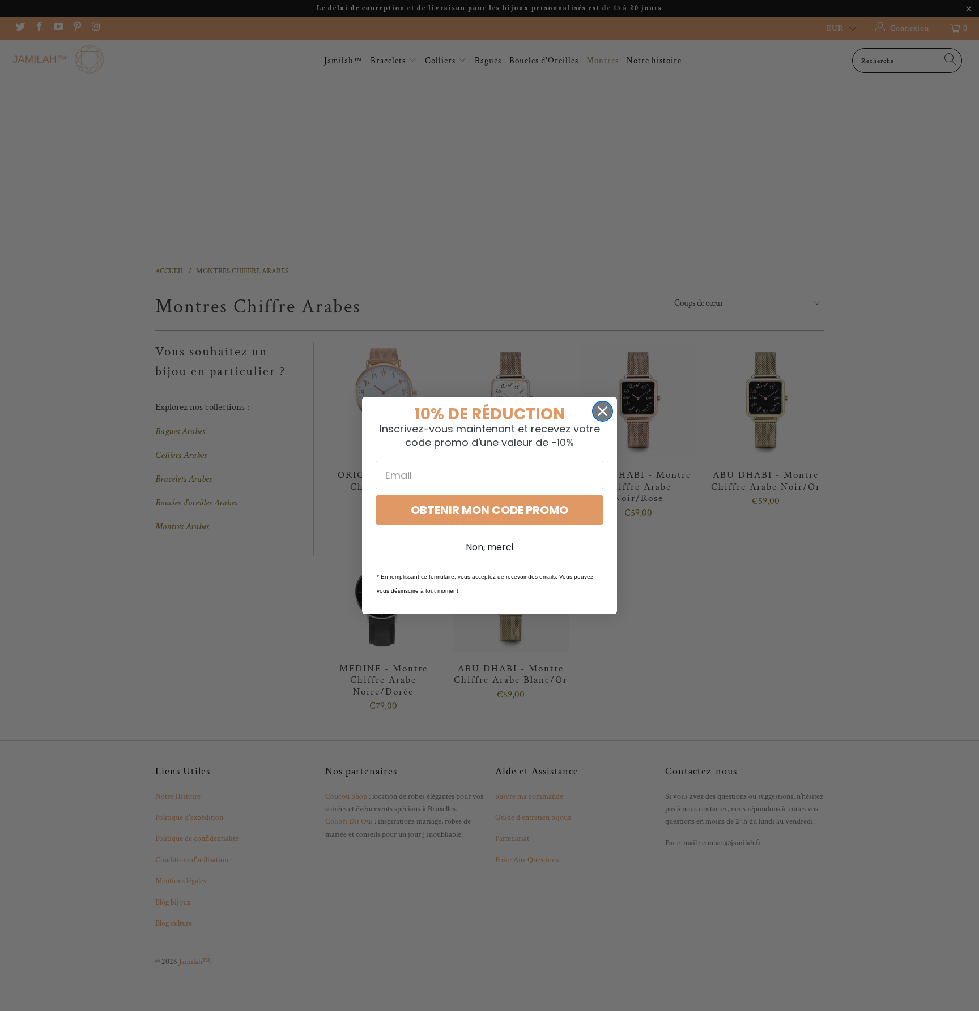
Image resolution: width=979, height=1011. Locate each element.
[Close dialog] (602, 411)
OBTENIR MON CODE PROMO (489, 510)
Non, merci (489, 547)
